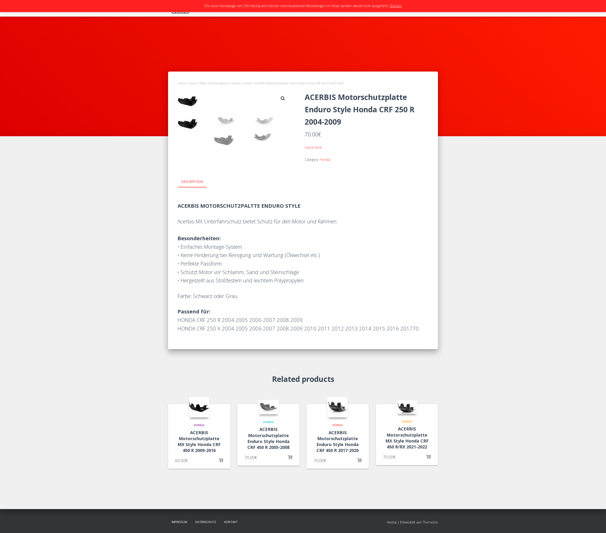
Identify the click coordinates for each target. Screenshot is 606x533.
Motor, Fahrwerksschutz (214, 83)
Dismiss (395, 6)
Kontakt (231, 522)
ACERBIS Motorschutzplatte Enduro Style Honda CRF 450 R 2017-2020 (337, 441)
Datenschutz (205, 522)
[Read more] (220, 460)
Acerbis (236, 83)
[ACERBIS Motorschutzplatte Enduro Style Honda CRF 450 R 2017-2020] (337, 407)
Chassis (192, 83)
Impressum (179, 522)
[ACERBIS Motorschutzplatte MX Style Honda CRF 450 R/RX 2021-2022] (407, 407)
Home (181, 83)
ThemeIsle (430, 522)
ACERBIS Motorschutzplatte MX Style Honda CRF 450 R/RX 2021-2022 (406, 438)
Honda (247, 83)
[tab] (196, 181)
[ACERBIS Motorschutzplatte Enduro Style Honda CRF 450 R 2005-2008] (268, 407)
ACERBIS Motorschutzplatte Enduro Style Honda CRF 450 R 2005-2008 (268, 438)
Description (192, 181)
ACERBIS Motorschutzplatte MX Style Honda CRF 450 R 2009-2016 (199, 441)
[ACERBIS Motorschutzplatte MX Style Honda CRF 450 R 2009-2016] (199, 407)
